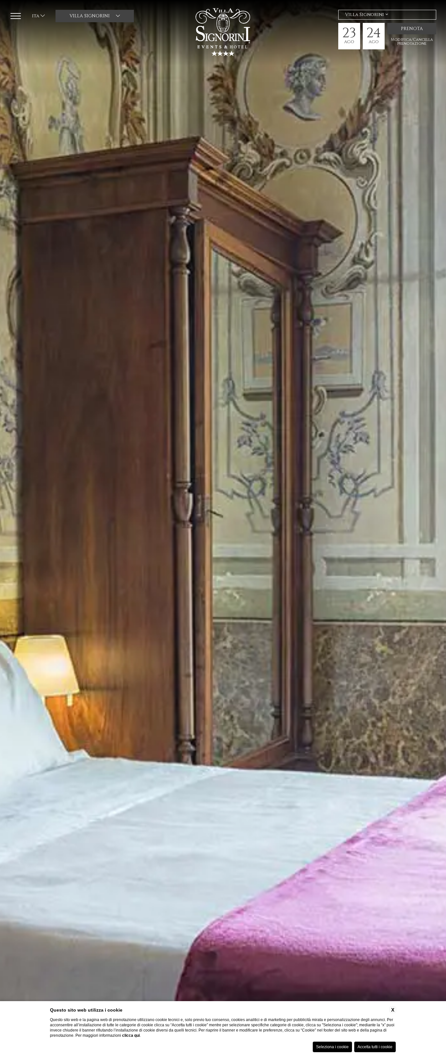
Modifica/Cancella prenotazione (412, 41)
